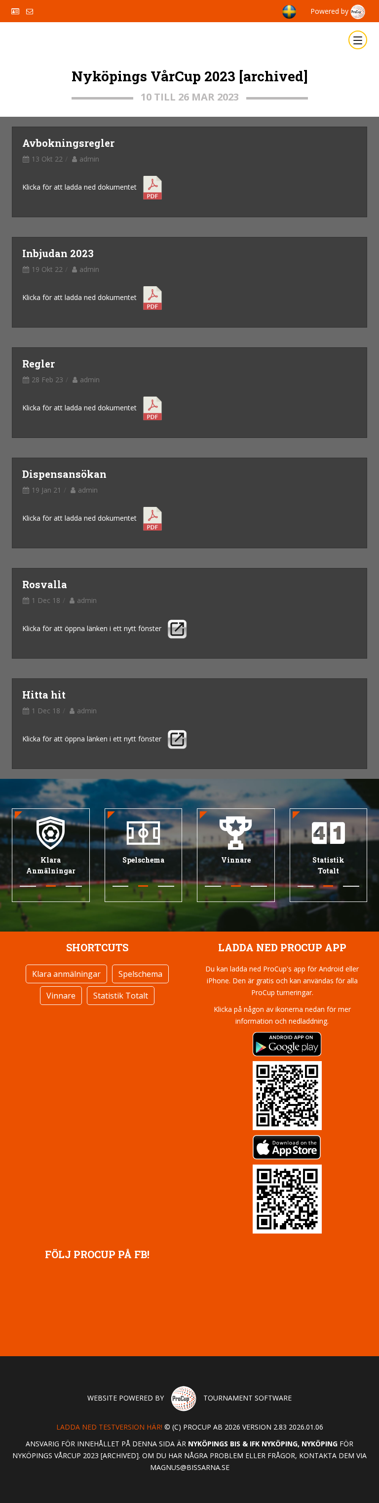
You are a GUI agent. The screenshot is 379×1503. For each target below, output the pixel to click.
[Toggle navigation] (357, 40)
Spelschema (140, 974)
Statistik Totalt (120, 995)
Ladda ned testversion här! (109, 1427)
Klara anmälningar (66, 974)
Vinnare (61, 995)
